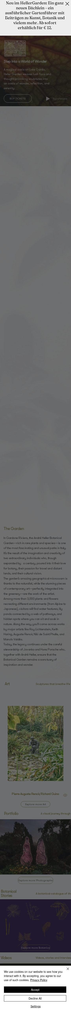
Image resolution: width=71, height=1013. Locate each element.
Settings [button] (36, 1006)
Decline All (35, 998)
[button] (67, 4)
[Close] (65, 971)
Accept (35, 990)
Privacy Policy (38, 980)
